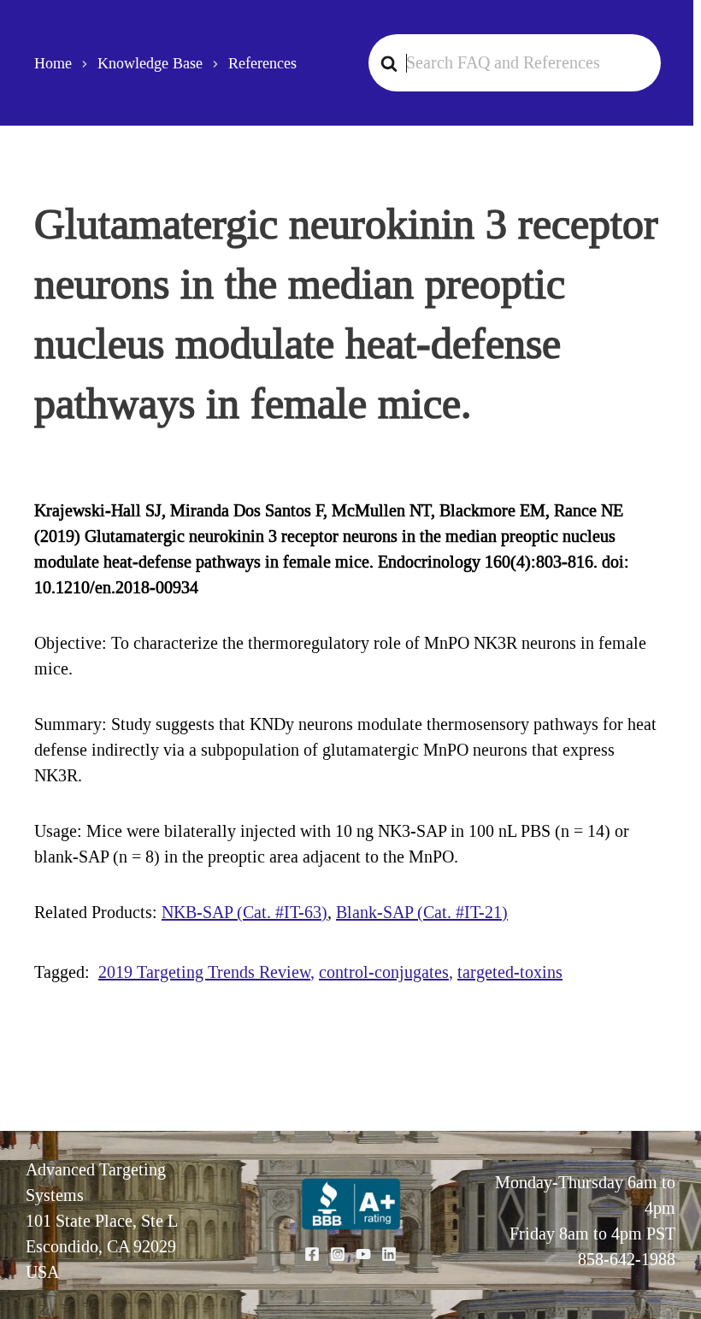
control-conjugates (384, 972)
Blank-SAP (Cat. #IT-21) (422, 912)
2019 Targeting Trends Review (204, 972)
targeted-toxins (510, 972)
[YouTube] (363, 1254)
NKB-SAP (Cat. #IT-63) (244, 912)
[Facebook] (312, 1254)
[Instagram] (337, 1254)
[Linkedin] (389, 1254)
